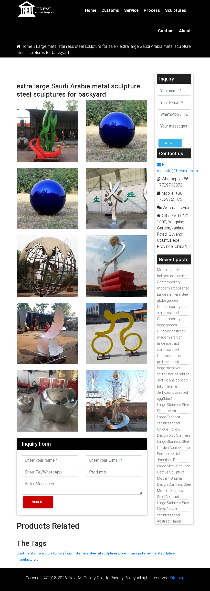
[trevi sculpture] (36, 8)
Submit (38, 502)
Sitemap (177, 577)
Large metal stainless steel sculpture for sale (76, 46)
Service (131, 10)
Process (152, 10)
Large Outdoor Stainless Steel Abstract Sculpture (172, 423)
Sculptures (175, 10)
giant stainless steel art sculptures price (96, 553)
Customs (110, 10)
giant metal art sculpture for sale (40, 553)
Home (90, 10)
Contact (166, 30)
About (185, 30)
